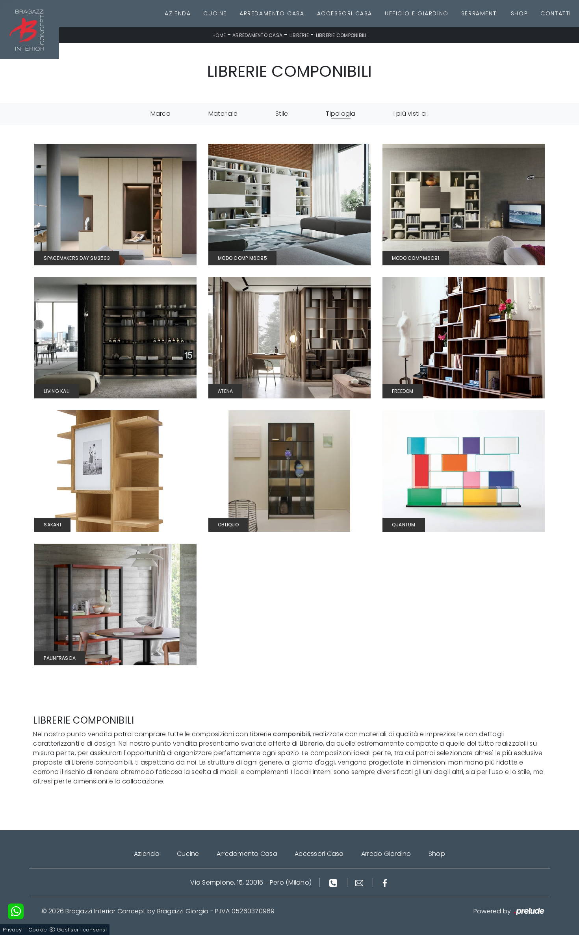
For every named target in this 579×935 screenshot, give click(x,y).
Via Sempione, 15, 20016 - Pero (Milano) (251, 882)
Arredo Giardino (386, 853)
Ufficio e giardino (417, 13)
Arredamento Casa (271, 13)
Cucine (215, 13)
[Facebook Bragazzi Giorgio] (385, 882)
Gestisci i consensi (82, 929)
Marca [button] (160, 113)
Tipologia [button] (340, 113)
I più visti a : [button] (411, 113)
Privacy (12, 929)
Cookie (37, 929)
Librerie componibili (341, 35)
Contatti (555, 13)
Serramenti (479, 13)
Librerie (299, 35)
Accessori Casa (344, 13)
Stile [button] (281, 113)
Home (219, 35)
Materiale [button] (223, 113)
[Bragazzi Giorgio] (29, 29)
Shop (519, 13)
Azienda (178, 13)
